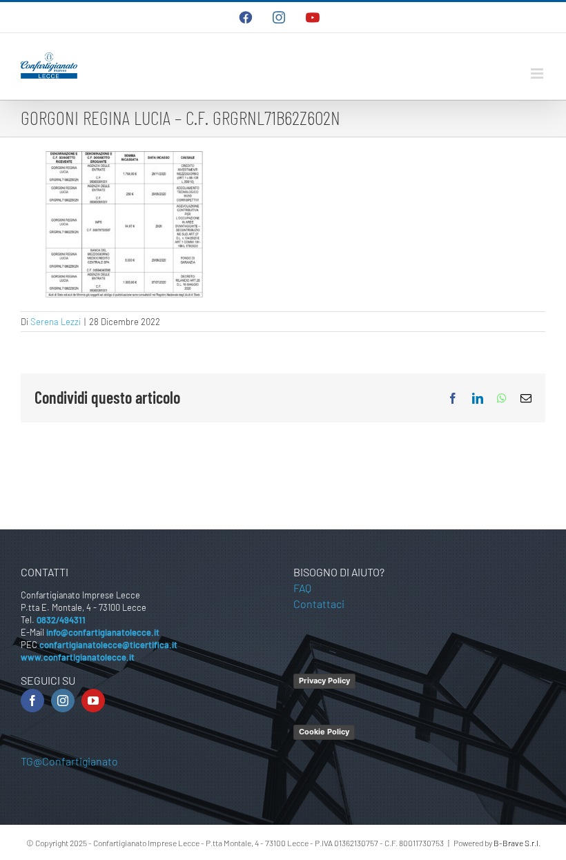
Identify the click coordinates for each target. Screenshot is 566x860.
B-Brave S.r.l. (517, 843)
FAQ (302, 587)
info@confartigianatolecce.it (102, 632)
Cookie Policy (324, 731)
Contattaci (318, 603)
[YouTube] (93, 700)
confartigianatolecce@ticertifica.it (108, 644)
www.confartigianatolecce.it (78, 657)
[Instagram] (63, 700)
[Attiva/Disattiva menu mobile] (538, 73)
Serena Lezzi (55, 321)
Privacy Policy (324, 680)
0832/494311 (61, 619)
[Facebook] (32, 700)
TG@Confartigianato (69, 761)
